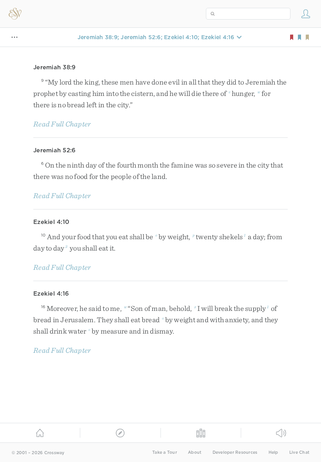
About (194, 452)
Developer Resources (235, 452)
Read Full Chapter (62, 123)
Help (273, 452)
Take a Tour (164, 452)
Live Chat (299, 452)
